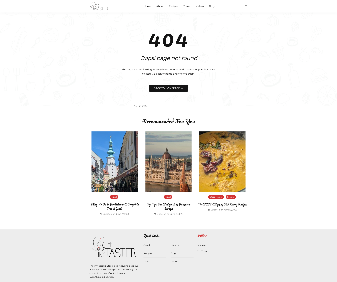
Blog (212, 6)
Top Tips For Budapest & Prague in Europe (168, 206)
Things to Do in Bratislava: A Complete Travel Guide (114, 206)
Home (147, 6)
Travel (187, 6)
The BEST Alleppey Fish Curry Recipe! (222, 204)
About (160, 6)
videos (174, 261)
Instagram (202, 245)
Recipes (173, 6)
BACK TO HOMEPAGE (167, 88)
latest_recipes (216, 197)
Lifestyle (175, 245)
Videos (200, 6)
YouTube (202, 251)
